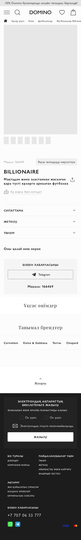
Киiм (31, 21)
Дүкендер (13, 460)
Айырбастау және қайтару (55, 469)
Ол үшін (30, 417)
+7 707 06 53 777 (24, 515)
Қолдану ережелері (19, 491)
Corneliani (11, 343)
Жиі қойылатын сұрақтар (23, 487)
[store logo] (40, 12)
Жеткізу (43, 465)
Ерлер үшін (18, 21)
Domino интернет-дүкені (8, 21)
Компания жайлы (19, 465)
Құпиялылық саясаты (21, 496)
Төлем (42, 460)
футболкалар (45, 21)
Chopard (72, 343)
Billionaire (21, 171)
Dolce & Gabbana (35, 343)
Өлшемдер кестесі (49, 474)
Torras (56, 343)
